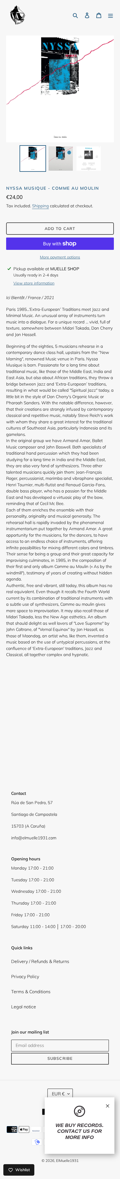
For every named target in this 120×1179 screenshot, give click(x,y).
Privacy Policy (25, 976)
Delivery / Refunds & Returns (40, 961)
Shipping (40, 205)
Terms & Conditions (31, 991)
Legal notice (23, 1006)
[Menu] (110, 15)
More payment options (60, 257)
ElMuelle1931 (67, 1160)
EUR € (58, 1093)
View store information (33, 283)
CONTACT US (73, 1131)
